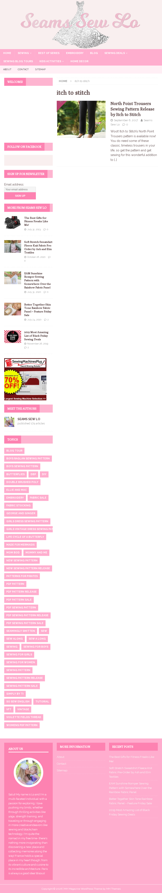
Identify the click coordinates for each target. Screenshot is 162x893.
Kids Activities (50, 61)
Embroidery (75, 53)
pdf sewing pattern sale (24, 623)
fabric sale (38, 497)
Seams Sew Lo (29, 419)
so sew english (18, 701)
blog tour (14, 450)
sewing (12, 646)
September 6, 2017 (126, 120)
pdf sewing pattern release (27, 615)
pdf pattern (15, 583)
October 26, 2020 (36, 257)
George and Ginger (20, 513)
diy (44, 474)
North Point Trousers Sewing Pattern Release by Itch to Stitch (132, 109)
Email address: (14, 184)
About (7, 69)
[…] (115, 159)
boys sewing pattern (22, 466)
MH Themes (113, 888)
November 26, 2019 (37, 343)
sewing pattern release (24, 677)
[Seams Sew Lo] (81, 46)
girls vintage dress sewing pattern (33, 529)
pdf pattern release (21, 591)
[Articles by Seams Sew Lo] (9, 424)
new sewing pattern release (28, 568)
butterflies (15, 474)
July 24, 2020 (34, 319)
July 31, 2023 (34, 229)
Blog (94, 53)
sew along (14, 638)
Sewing (23, 53)
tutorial (42, 701)
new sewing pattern (22, 560)
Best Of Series (48, 53)
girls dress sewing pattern (27, 521)
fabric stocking (18, 505)
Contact (23, 69)
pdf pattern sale (19, 599)
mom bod (13, 552)
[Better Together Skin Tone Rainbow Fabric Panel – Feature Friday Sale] (12, 309)
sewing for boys (35, 646)
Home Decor (79, 61)
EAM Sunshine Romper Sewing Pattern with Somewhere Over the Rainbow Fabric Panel (37, 280)
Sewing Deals (114, 53)
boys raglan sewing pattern (28, 458)
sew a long (37, 638)
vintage (23, 709)
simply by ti (15, 693)
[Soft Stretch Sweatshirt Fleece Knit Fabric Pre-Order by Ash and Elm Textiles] (12, 246)
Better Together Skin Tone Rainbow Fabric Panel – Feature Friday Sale (37, 310)
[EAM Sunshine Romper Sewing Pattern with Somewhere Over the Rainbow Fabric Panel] (12, 278)
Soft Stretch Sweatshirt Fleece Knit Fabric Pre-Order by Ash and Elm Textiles (38, 247)
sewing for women (20, 662)
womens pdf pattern (22, 725)
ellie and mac (16, 489)
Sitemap (40, 69)
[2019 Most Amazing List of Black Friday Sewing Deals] (12, 336)
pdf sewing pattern (21, 607)
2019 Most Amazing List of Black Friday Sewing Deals (36, 335)
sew (44, 630)
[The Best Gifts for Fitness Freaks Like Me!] (12, 222)
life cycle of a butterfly (25, 536)
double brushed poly (22, 482)
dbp (33, 474)
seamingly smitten (20, 630)
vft (8, 709)
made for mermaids (20, 544)
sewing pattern (18, 670)
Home (7, 53)
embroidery (15, 497)
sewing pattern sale (22, 686)
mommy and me (36, 552)
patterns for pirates (22, 576)
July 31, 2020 (34, 292)
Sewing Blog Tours (18, 61)
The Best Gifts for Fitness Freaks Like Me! (36, 221)
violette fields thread (23, 717)
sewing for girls (19, 654)
